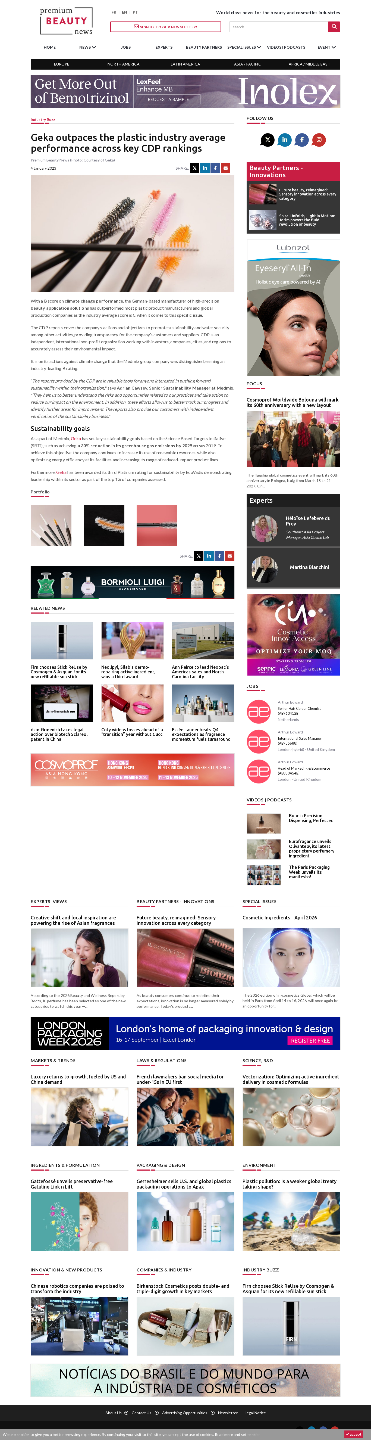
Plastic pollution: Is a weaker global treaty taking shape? (290, 1183)
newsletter (228, 1412)
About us (113, 1412)
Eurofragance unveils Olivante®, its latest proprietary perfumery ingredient (311, 848)
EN (124, 12)
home (50, 47)
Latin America (185, 64)
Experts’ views (49, 901)
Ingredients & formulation (65, 1165)
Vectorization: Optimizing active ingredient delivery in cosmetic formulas (291, 1079)
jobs (126, 47)
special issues (242, 47)
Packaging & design (161, 1165)
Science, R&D (258, 1060)
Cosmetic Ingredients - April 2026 (280, 917)
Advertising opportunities (184, 1412)
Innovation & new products (66, 1269)
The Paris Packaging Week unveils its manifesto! (309, 872)
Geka (76, 438)
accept (355, 1434)
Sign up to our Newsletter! (168, 27)
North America (124, 64)
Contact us (141, 1412)
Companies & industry (164, 1269)
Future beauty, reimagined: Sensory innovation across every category (176, 920)
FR (114, 12)
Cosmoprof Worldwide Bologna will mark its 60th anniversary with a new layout (293, 402)
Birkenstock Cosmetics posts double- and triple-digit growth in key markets (183, 1288)
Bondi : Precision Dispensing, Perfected (311, 818)
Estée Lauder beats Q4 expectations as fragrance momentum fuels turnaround (201, 734)
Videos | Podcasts (286, 47)
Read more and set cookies (237, 1434)
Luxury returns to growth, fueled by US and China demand (78, 1079)
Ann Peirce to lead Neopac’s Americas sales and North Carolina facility (200, 672)
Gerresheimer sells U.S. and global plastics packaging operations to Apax (184, 1183)
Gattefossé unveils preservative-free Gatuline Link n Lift (72, 1183)
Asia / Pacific (247, 64)
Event (324, 47)
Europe (61, 64)
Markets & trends (53, 1060)
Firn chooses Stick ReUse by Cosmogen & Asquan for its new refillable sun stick (59, 672)
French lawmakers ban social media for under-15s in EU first (180, 1079)
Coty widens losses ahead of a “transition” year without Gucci (132, 732)
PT (135, 12)
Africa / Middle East (309, 64)
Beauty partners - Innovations (276, 171)
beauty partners (204, 47)
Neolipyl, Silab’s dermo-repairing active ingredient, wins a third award (128, 672)
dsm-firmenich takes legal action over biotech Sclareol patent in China (59, 734)
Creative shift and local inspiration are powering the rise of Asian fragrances (73, 920)
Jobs (252, 686)
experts (164, 47)
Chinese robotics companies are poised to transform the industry (77, 1288)
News (85, 47)
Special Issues (259, 901)
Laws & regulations (162, 1060)
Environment (259, 1165)
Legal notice (255, 1412)
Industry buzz (43, 119)
